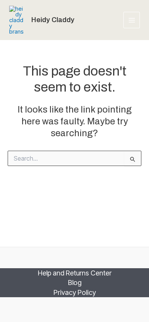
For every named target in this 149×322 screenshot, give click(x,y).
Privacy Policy (74, 292)
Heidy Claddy (52, 20)
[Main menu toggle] (131, 20)
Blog (74, 283)
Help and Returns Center (75, 273)
